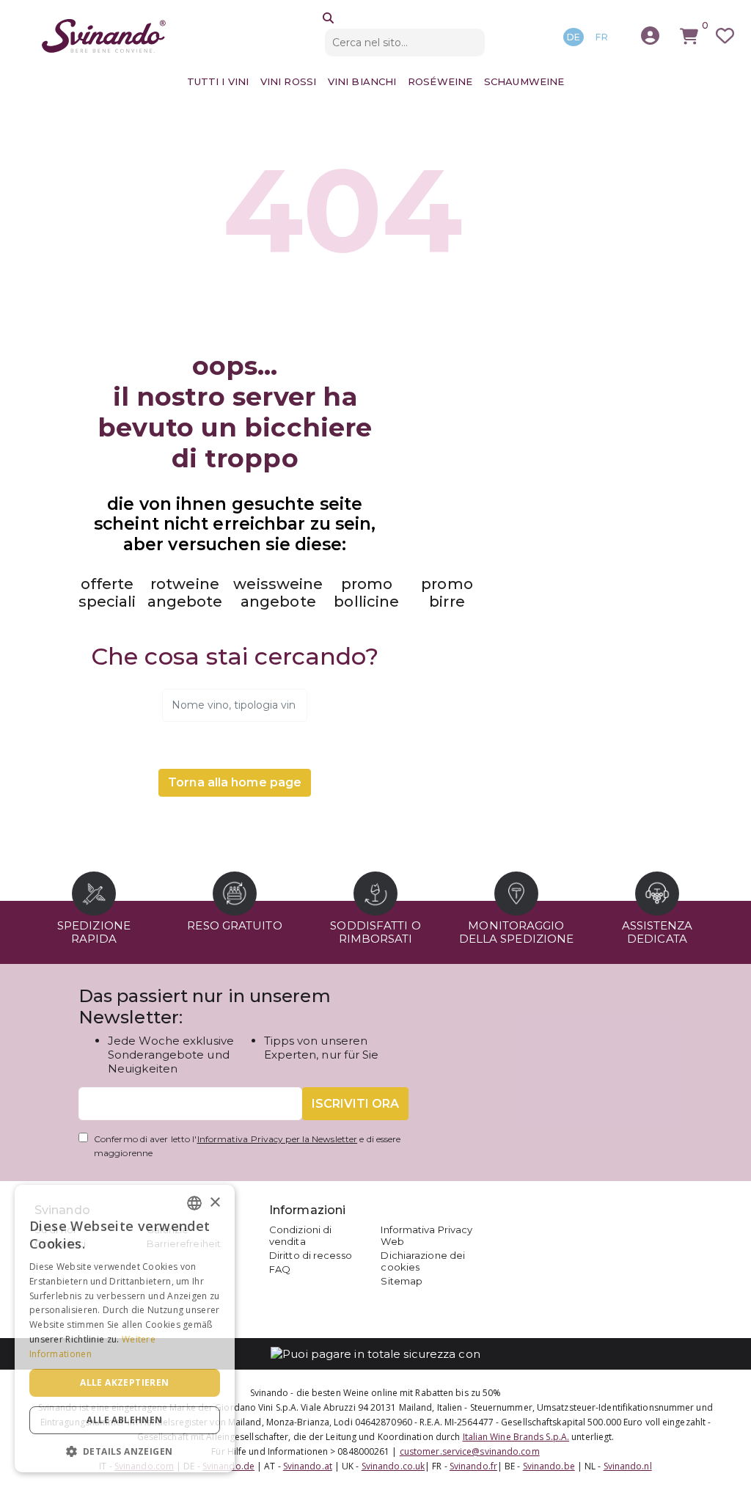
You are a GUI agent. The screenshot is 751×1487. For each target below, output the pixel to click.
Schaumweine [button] (524, 81)
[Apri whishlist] (725, 36)
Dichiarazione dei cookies (423, 1261)
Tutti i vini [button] (218, 81)
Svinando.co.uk (393, 1466)
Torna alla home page (234, 782)
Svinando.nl (628, 1466)
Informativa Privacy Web (426, 1235)
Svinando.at (307, 1466)
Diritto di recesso (310, 1255)
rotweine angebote (185, 592)
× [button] (214, 1202)
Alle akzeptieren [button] (124, 1382)
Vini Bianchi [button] (362, 81)
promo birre (447, 592)
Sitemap (401, 1281)
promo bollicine (366, 592)
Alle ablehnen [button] (124, 1420)
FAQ (279, 1269)
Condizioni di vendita (300, 1235)
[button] (124, 1451)
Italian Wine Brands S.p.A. (516, 1437)
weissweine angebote (278, 592)
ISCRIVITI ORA (355, 1104)
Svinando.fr (473, 1466)
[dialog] (125, 1328)
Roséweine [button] (440, 81)
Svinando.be (549, 1466)
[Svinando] (104, 36)
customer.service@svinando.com (470, 1451)
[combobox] (194, 1203)
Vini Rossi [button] (288, 81)
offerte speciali (107, 592)
